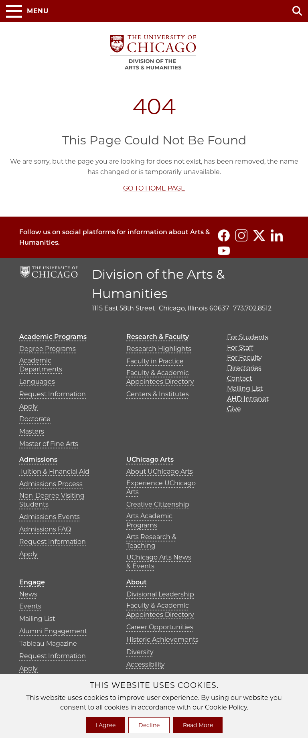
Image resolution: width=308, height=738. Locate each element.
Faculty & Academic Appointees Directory (160, 377)
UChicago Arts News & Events (158, 562)
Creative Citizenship (157, 504)
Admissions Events (49, 517)
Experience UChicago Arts (161, 487)
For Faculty (244, 357)
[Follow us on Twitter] (259, 235)
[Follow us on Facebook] (224, 235)
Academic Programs (53, 337)
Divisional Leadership (160, 594)
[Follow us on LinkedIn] (277, 235)
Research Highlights (158, 349)
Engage (32, 582)
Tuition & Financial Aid (54, 471)
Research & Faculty (157, 337)
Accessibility (145, 664)
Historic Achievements (162, 639)
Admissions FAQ (45, 529)
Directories (244, 368)
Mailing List (37, 618)
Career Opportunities (159, 627)
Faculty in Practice (155, 361)
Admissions (38, 459)
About (136, 582)
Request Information (52, 394)
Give (234, 409)
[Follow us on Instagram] (241, 235)
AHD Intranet (248, 399)
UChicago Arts (150, 459)
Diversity (140, 652)
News (28, 594)
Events (30, 606)
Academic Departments (40, 365)
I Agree (105, 725)
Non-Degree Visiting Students (52, 500)
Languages (37, 381)
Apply (28, 406)
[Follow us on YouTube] (224, 251)
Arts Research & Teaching (151, 541)
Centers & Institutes (157, 394)
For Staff (240, 347)
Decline (149, 725)
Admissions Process (51, 484)
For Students (247, 337)
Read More (198, 725)
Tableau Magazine (48, 643)
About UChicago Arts (159, 471)
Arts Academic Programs (149, 520)
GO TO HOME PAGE (154, 188)
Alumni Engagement (53, 631)
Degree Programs (47, 349)
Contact (239, 378)
